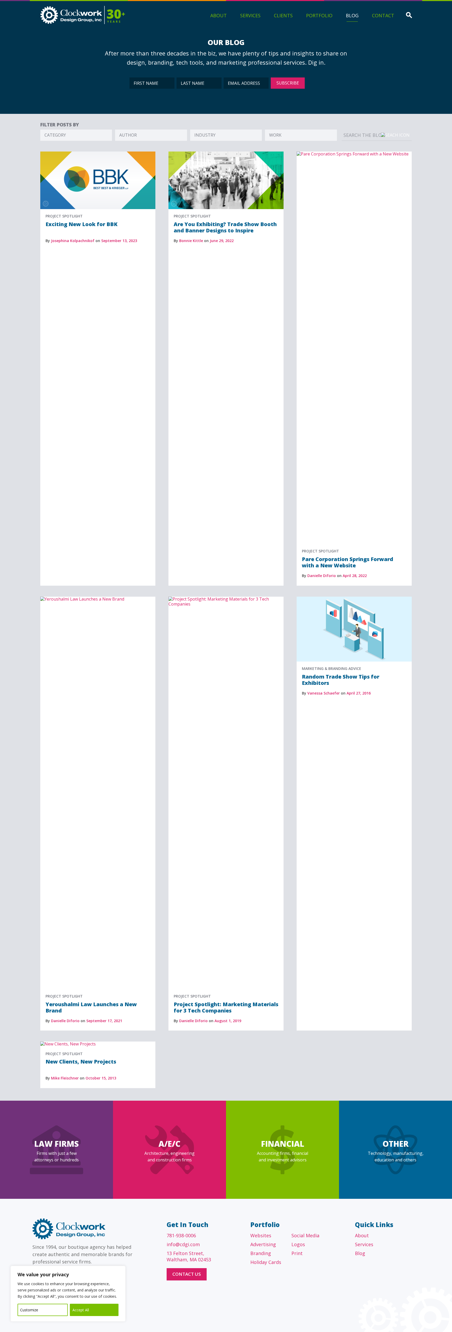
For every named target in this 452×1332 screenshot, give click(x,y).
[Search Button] (409, 15)
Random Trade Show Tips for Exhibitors (340, 679)
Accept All (80, 1309)
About (218, 15)
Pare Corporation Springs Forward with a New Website (347, 562)
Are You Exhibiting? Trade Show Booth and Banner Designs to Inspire (225, 227)
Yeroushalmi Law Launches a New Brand (91, 1007)
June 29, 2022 (222, 240)
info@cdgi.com (183, 1244)
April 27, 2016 (359, 693)
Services (250, 15)
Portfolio (319, 15)
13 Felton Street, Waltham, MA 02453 (189, 1256)
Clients (283, 15)
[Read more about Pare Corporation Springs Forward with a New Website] (354, 154)
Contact (383, 15)
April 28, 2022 (355, 575)
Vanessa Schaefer (323, 693)
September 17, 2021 (104, 1020)
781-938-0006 (181, 1235)
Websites (260, 1235)
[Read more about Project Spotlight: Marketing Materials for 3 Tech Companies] (226, 599)
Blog (352, 15)
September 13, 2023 (119, 240)
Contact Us (186, 1274)
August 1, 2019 (227, 1020)
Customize (29, 1309)
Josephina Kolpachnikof (72, 240)
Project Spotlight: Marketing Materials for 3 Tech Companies (226, 1007)
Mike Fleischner (65, 1078)
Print (297, 1253)
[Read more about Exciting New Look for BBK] (97, 154)
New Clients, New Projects (81, 1061)
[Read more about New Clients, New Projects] (68, 1044)
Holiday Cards (265, 1262)
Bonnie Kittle (191, 240)
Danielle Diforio (321, 575)
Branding (260, 1253)
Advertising (263, 1244)
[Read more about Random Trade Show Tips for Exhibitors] (354, 599)
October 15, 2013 (101, 1078)
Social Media (305, 1235)
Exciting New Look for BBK (81, 224)
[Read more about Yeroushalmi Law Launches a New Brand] (97, 599)
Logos (298, 1244)
